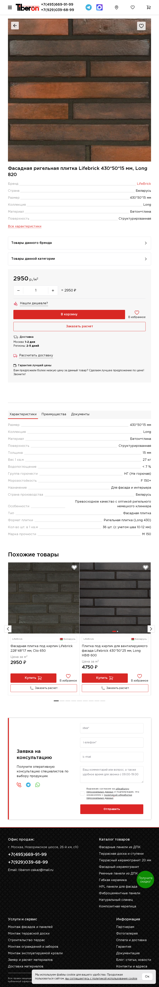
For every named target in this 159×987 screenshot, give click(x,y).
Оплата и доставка (131, 940)
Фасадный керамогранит (119, 867)
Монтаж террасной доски (28, 933)
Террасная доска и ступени (121, 853)
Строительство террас (26, 940)
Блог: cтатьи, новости (133, 960)
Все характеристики (24, 226)
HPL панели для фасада (118, 886)
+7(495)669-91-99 (57, 4)
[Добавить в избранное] (74, 567)
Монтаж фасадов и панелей (30, 927)
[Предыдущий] (7, 628)
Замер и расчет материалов (30, 960)
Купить (30, 678)
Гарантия (123, 946)
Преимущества (53, 414)
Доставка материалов (25, 966)
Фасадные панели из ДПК (120, 847)
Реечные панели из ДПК (118, 873)
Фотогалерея (127, 933)
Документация (128, 953)
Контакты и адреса (131, 966)
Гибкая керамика (113, 880)
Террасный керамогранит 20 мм (125, 860)
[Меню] (10, 7)
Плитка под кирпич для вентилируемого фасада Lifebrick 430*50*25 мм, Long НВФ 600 (115, 651)
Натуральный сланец (116, 899)
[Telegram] (89, 7)
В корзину (69, 314)
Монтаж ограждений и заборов (33, 946)
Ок (147, 976)
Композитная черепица (117, 906)
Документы (80, 414)
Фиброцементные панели (119, 893)
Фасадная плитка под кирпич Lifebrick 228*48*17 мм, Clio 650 (41, 648)
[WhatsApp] (37, 784)
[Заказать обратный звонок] (19, 784)
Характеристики (23, 414)
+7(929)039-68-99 (57, 10)
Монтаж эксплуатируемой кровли (35, 953)
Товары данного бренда (31, 243)
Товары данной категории (33, 258)
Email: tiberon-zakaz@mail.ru (30, 870)
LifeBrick (144, 183)
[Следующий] (151, 628)
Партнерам (125, 927)
